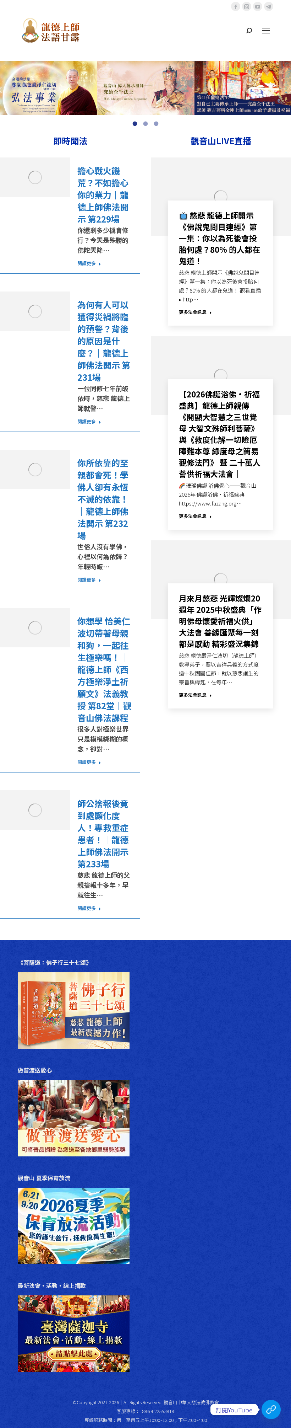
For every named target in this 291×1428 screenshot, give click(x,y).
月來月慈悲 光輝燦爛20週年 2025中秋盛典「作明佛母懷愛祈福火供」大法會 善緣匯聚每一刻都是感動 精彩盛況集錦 (220, 620)
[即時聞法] (271, 1409)
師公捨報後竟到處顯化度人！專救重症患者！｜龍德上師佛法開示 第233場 (102, 833)
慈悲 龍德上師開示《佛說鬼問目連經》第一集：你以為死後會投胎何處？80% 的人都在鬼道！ (219, 237)
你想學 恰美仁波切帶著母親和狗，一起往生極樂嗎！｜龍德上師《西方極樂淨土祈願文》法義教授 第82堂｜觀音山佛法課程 (104, 669)
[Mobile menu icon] (266, 30)
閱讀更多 (86, 263)
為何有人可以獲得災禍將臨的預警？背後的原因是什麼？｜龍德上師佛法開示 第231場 (103, 341)
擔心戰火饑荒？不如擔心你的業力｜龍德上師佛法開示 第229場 (102, 195)
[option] (48, 88)
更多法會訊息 (193, 312)
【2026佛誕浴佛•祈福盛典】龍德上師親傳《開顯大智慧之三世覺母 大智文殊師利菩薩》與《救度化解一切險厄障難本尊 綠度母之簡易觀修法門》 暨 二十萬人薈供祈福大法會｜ (219, 433)
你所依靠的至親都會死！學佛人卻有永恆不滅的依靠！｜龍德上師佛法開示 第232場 (102, 499)
